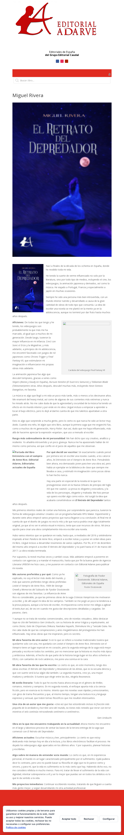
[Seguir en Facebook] (57, 61)
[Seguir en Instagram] (62, 61)
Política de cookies (16, 827)
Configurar (109, 818)
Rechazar (89, 818)
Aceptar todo (69, 818)
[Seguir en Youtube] (66, 61)
